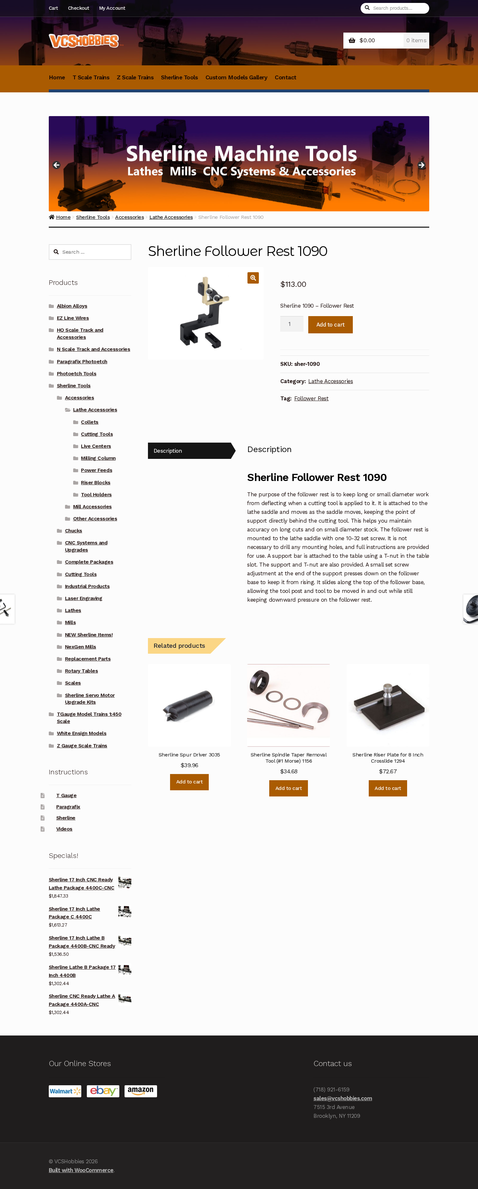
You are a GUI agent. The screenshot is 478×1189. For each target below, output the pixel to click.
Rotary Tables (81, 671)
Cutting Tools (97, 434)
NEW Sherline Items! (89, 635)
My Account (112, 8)
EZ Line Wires (73, 318)
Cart (53, 8)
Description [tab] (167, 451)
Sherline (65, 818)
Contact (286, 77)
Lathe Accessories (330, 381)
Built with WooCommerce (81, 1170)
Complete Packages (89, 562)
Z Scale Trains (135, 77)
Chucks (73, 531)
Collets (90, 422)
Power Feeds (96, 470)
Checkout (78, 8)
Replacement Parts (88, 659)
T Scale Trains (91, 77)
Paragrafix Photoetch (82, 362)
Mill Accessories (92, 507)
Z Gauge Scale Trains (82, 746)
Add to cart (330, 324)
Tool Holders (96, 495)
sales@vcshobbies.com (342, 1098)
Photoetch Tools (77, 374)
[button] (253, 278)
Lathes (73, 610)
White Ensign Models (82, 733)
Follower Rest (311, 398)
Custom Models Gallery (237, 77)
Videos (64, 829)
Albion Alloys (72, 306)
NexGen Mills (80, 647)
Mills (70, 622)
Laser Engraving (83, 598)
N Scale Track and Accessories (93, 349)
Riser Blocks (95, 483)
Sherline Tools (179, 77)
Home (57, 77)
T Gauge (66, 795)
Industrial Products (87, 586)
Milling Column (98, 458)
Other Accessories (95, 519)
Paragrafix (68, 807)
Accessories (79, 398)
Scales (73, 683)
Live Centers (96, 446)
